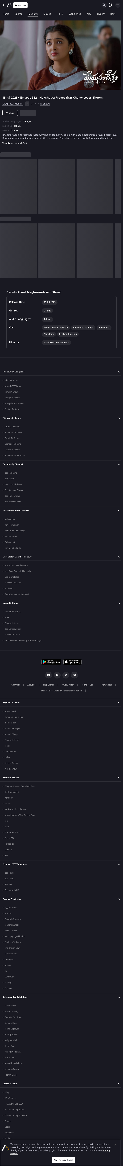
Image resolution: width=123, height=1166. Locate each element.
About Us (30, 686)
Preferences (105, 686)
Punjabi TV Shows (12, 411)
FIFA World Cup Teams (15, 1111)
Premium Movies (11, 779)
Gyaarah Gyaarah (13, 921)
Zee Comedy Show (13, 630)
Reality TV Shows (12, 451)
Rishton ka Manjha (13, 613)
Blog (7, 1094)
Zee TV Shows (11, 474)
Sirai (7, 828)
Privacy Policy (66, 686)
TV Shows (33, 14)
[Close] (115, 1144)
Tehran (8, 805)
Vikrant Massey (11, 1013)
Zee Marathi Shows (13, 486)
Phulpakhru (10, 590)
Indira (7, 759)
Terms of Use (86, 686)
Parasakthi (9, 845)
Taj (6, 973)
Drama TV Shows (12, 428)
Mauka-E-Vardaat (12, 636)
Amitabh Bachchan (13, 1065)
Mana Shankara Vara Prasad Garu (20, 817)
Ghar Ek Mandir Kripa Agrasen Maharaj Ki (23, 642)
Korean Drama (11, 765)
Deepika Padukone (13, 1019)
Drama (14, 129)
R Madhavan (10, 1007)
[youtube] (73, 677)
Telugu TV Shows (12, 399)
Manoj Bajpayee (12, 1030)
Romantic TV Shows (13, 434)
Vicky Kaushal (11, 1042)
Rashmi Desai (11, 1076)
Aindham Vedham (13, 944)
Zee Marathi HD (12, 892)
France (8, 1123)
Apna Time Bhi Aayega (15, 532)
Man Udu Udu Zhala (14, 584)
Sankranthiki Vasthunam (15, 811)
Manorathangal (12, 926)
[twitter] (64, 677)
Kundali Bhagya (12, 736)
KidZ (89, 14)
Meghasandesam (12, 102)
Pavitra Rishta (11, 538)
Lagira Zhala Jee (12, 578)
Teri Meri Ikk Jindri (13, 550)
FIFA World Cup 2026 (14, 1105)
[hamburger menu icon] (117, 5)
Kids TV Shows (11, 770)
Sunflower (9, 978)
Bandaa (8, 851)
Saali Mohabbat (12, 794)
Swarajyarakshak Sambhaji (17, 596)
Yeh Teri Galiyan (12, 526)
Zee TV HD (9, 880)
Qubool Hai (10, 544)
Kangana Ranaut (12, 1071)
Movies (47, 14)
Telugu (27, 120)
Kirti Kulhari (10, 1059)
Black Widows (11, 955)
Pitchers (8, 990)
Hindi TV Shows (11, 382)
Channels (14, 686)
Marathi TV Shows (13, 388)
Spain (7, 1128)
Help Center (47, 686)
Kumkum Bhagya (12, 730)
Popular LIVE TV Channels (15, 866)
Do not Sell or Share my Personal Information (60, 692)
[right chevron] (3, 188)
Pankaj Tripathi (11, 1036)
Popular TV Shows (11, 704)
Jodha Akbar (10, 521)
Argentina (9, 1134)
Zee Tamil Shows (12, 497)
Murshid (8, 915)
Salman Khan (10, 1025)
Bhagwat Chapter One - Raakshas (20, 788)
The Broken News (12, 949)
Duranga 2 (9, 961)
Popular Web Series (12, 901)
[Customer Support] (110, 5)
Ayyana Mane (11, 909)
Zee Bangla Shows (13, 503)
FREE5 (60, 14)
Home (6, 14)
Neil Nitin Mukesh (12, 1053)
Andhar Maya (11, 932)
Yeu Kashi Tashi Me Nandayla (18, 573)
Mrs (6, 822)
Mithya (8, 967)
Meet (7, 619)
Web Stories (10, 1100)
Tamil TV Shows (12, 393)
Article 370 (9, 840)
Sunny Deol (10, 1048)
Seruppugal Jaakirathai (15, 938)
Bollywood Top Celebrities (15, 999)
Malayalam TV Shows (14, 405)
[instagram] (56, 677)
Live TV (101, 14)
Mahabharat (10, 713)
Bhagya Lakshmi (12, 625)
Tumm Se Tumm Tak (14, 719)
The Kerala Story (12, 834)
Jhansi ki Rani (10, 724)
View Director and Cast (14, 145)
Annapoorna (10, 753)
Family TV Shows (12, 440)
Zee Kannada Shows (14, 492)
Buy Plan (22, 5)
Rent (112, 14)
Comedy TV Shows (13, 445)
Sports (18, 14)
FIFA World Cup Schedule (16, 1117)
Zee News (9, 874)
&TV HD (8, 886)
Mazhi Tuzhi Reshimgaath (16, 567)
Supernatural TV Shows (15, 457)
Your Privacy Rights (63, 1160)
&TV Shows (10, 480)
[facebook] (47, 677)
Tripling (8, 984)
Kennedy (8, 799)
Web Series (75, 14)
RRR (6, 857)
